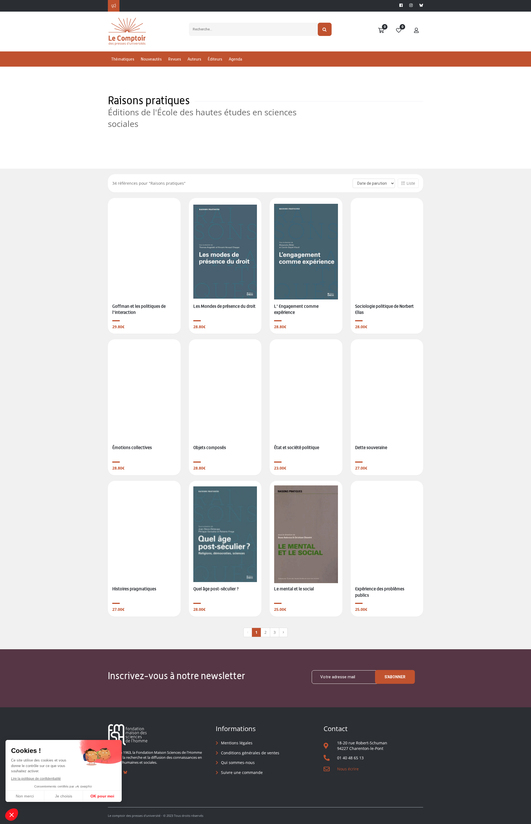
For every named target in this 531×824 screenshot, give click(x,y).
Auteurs (194, 59)
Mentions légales (237, 742)
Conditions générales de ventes (250, 752)
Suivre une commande (242, 772)
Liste (411, 183)
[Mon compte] (416, 30)
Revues (174, 59)
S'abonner (394, 677)
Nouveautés (151, 59)
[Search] (325, 29)
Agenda (235, 59)
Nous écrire (348, 768)
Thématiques (122, 59)
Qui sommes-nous (238, 762)
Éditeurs (215, 59)
